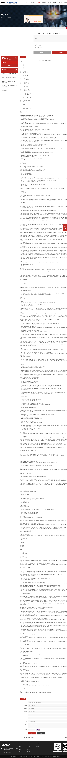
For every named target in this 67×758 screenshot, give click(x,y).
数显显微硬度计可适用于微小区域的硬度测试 (9, 89)
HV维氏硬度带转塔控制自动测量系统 (28, 737)
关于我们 (33, 2)
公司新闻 (28, 746)
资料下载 (28, 749)
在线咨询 (20, 749)
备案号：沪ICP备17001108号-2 (39, 756)
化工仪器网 (54, 756)
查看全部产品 (10, 65)
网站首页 (27, 2)
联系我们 (20, 751)
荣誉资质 (55, 2)
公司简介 (20, 746)
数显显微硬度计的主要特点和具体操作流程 (8, 81)
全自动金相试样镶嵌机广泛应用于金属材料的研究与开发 (10, 85)
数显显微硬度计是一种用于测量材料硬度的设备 (9, 73)
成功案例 (28, 751)
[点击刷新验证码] (38, 730)
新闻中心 (44, 2)
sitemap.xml (47, 756)
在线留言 (60, 2)
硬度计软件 (4, 62)
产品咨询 (42, 52)
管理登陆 (58, 756)
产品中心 (38, 2)
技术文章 (49, 2)
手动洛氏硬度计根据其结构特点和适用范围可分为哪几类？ (10, 77)
